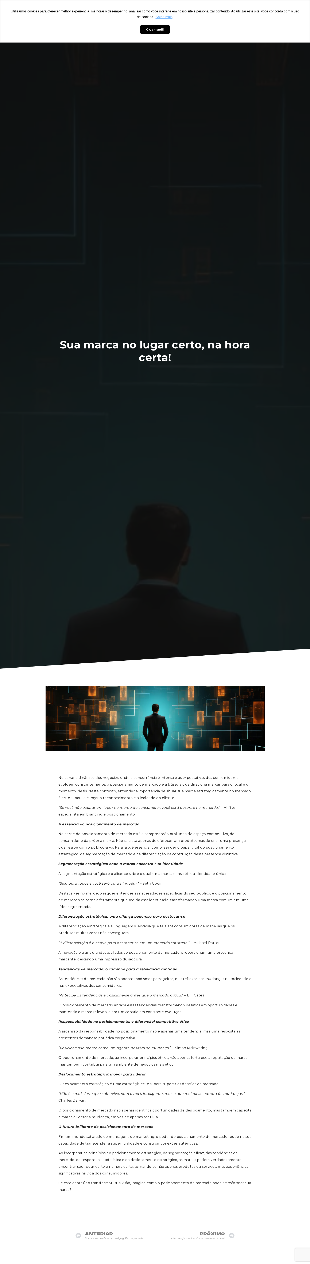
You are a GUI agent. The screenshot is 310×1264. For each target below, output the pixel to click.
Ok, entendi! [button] (155, 29)
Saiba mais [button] (164, 17)
